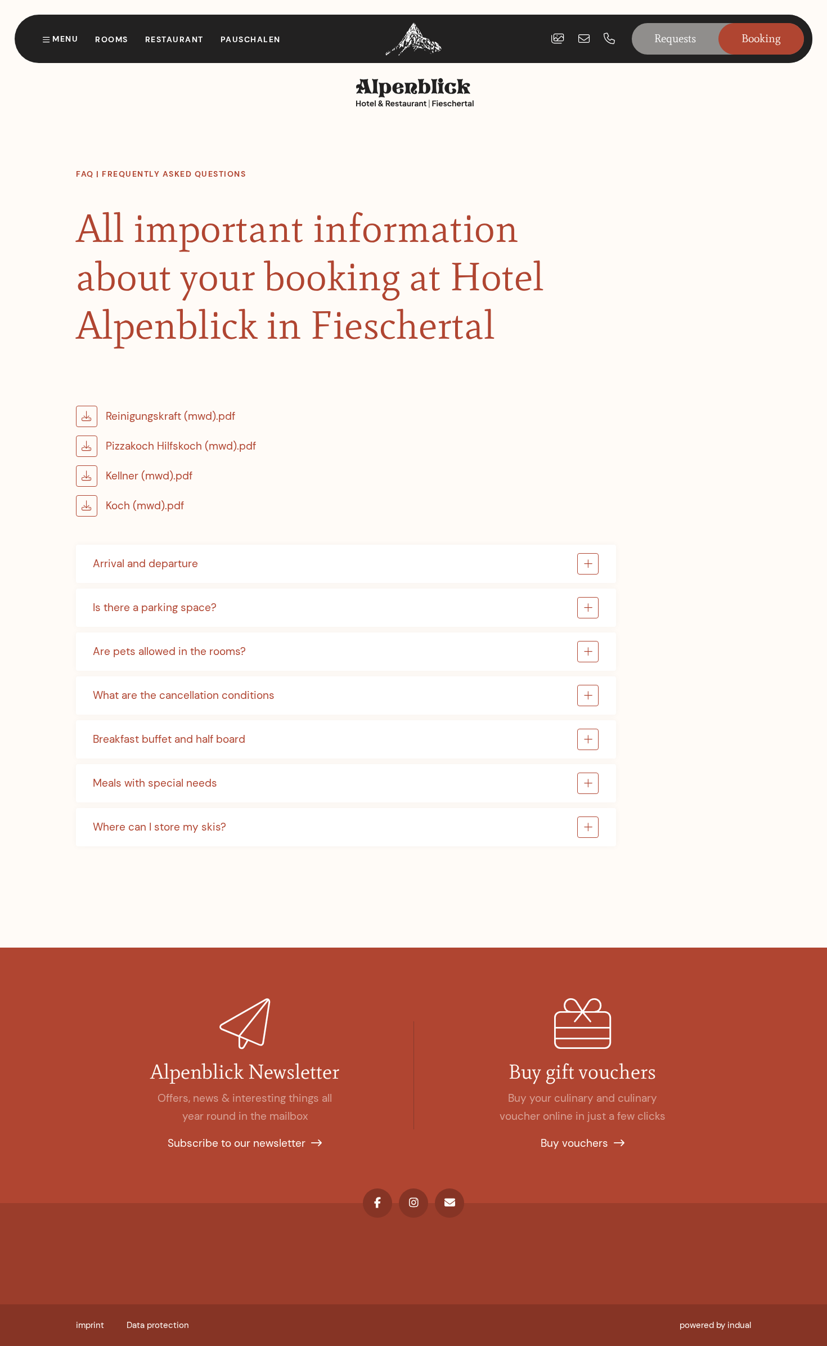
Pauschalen (251, 39)
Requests (675, 38)
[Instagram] (413, 1203)
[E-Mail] (449, 1203)
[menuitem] (90, 1325)
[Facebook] (377, 1203)
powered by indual (715, 1325)
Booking (761, 38)
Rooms (111, 39)
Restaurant (174, 39)
